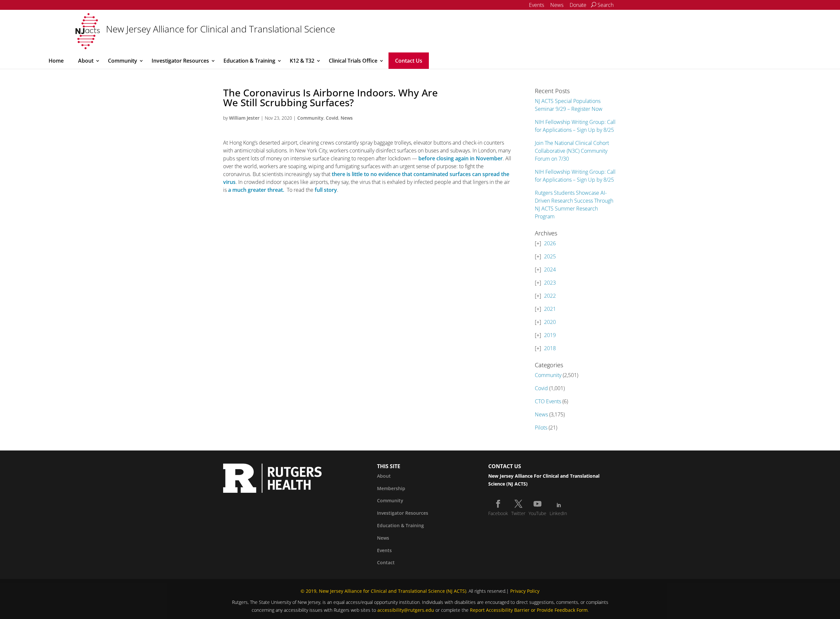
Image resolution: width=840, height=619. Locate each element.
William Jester (244, 118)
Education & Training (249, 60)
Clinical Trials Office (353, 60)
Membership (391, 488)
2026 (550, 243)
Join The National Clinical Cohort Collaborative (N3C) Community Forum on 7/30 (572, 150)
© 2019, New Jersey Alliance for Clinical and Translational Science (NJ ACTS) (383, 591)
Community (122, 60)
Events (536, 5)
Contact (386, 562)
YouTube (537, 513)
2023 (550, 282)
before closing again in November (460, 158)
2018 (550, 348)
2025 (550, 256)
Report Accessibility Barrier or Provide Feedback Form (529, 610)
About (86, 60)
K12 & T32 (302, 60)
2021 (550, 308)
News (556, 5)
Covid (332, 118)
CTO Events (548, 401)
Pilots (541, 427)
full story (326, 189)
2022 (550, 295)
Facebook (498, 513)
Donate (578, 5)
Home (56, 60)
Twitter (518, 513)
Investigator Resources (180, 60)
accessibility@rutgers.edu (405, 610)
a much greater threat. (256, 189)
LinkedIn (558, 513)
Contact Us (408, 60)
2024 (550, 269)
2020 (550, 322)
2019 (550, 335)
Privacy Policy (524, 591)
